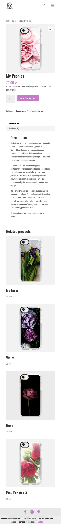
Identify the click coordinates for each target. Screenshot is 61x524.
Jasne (20, 20)
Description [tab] (14, 123)
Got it (40, 521)
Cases (14, 20)
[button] (50, 28)
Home (8, 20)
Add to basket (28, 98)
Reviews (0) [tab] (14, 128)
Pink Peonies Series (35, 110)
